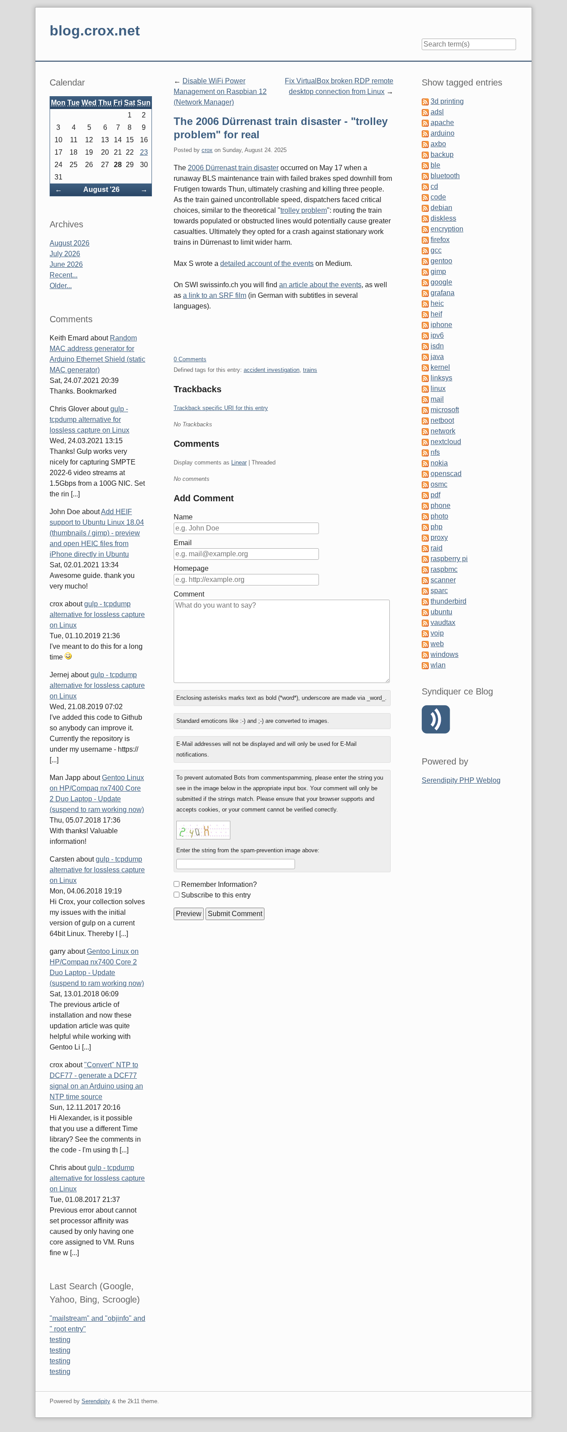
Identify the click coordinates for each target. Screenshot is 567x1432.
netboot (442, 420)
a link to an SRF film (214, 295)
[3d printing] (425, 101)
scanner (443, 580)
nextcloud (446, 441)
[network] (425, 431)
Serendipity (96, 1401)
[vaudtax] (425, 622)
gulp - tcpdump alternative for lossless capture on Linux (89, 419)
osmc (439, 484)
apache (442, 122)
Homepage (191, 568)
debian (441, 207)
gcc (436, 250)
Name (183, 517)
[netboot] (425, 420)
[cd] (425, 186)
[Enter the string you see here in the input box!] (203, 830)
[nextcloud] (425, 441)
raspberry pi (449, 558)
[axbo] (425, 144)
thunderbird (448, 601)
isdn (437, 346)
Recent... (64, 275)
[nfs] (425, 452)
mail (437, 399)
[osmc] (425, 484)
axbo (438, 144)
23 (144, 152)
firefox (440, 239)
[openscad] (425, 473)
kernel (440, 367)
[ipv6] (425, 335)
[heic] (425, 303)
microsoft (445, 410)
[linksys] (425, 378)
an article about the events (320, 285)
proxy (439, 537)
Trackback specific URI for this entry (221, 408)
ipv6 (437, 335)
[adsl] (425, 112)
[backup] (425, 154)
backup (442, 154)
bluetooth (445, 175)
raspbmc (444, 569)
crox (207, 150)
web (437, 644)
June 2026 (66, 264)
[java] (425, 356)
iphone (441, 324)
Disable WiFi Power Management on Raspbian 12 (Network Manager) (220, 91)
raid (437, 548)
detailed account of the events (267, 263)
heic (437, 303)
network (443, 431)
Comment (189, 594)
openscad (446, 473)
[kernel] (425, 367)
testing (60, 1339)
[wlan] (425, 665)
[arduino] (425, 133)
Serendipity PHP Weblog (461, 780)
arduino (442, 133)
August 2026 (69, 243)
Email (183, 542)
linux (438, 388)
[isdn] (425, 346)
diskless (443, 218)
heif (436, 314)
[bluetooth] (425, 175)
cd (434, 186)
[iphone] (425, 324)
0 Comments (190, 359)
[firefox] (425, 239)
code (438, 197)
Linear (239, 462)
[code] (425, 197)
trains (310, 370)
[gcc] (425, 250)
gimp (438, 271)
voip (437, 633)
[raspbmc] (425, 569)
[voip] (425, 633)
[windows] (425, 654)
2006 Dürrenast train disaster (233, 168)
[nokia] (425, 463)
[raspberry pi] (425, 558)
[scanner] (425, 580)
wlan (438, 665)
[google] (425, 282)
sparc (439, 590)
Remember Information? (219, 884)
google (441, 282)
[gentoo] (425, 261)
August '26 (101, 189)
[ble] (425, 165)
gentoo (441, 261)
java (437, 356)
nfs (435, 452)
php (437, 527)
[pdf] (425, 495)
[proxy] (425, 537)
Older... (61, 285)
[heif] (425, 314)
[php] (425, 527)
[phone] (425, 505)
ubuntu (441, 612)
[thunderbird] (425, 601)
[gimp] (425, 271)
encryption (447, 229)
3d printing (447, 101)
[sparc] (425, 590)
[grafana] (425, 293)
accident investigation (271, 370)
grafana (442, 293)
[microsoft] (425, 410)
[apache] (425, 122)
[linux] (425, 388)
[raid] (425, 548)
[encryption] (425, 229)
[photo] (425, 516)
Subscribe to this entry (216, 895)
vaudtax (443, 622)
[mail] (425, 399)
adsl (437, 112)
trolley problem (303, 210)
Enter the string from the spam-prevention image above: (247, 850)
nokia (439, 463)
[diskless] (425, 218)
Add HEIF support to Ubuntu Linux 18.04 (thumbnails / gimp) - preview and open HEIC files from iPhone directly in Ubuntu (97, 533)
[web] (425, 644)
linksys (441, 378)
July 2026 (65, 254)
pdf (435, 495)
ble (435, 165)
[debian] (425, 207)
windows (444, 654)
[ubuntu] (425, 612)
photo (439, 516)
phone (440, 505)
